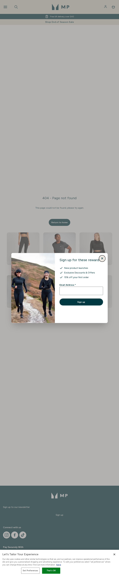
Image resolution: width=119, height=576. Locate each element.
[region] (59, 563)
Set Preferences (30, 570)
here (58, 565)
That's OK (51, 570)
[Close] (114, 554)
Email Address (67, 285)
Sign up (81, 302)
